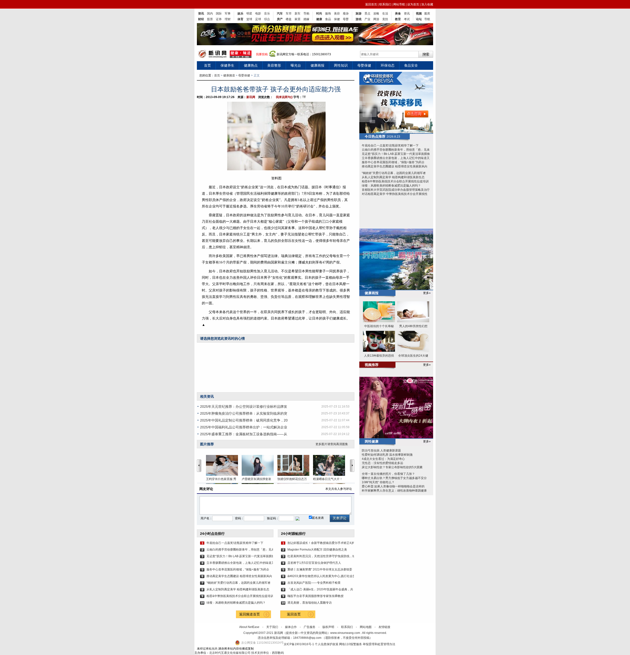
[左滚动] (199, 465)
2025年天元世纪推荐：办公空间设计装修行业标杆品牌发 (243, 406)
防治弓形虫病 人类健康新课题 (381, 450)
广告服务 (309, 627)
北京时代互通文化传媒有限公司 (230, 653)
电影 (258, 13)
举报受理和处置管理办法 (379, 644)
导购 (306, 13)
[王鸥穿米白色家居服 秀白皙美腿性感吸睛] (224, 465)
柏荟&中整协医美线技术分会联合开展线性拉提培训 (239, 596)
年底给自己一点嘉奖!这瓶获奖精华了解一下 (234, 543)
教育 (398, 19)
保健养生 (227, 65)
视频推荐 (371, 365)
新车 (297, 13)
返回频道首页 (249, 614)
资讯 (201, 13)
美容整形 (274, 65)
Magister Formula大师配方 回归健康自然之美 (317, 549)
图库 (427, 13)
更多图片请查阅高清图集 (331, 444)
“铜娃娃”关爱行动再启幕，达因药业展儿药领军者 (238, 582)
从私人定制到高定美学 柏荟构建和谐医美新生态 (237, 589)
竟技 (385, 19)
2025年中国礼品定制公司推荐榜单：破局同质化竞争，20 (244, 420)
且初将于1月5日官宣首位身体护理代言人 (314, 563)
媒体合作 (291, 627)
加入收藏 (427, 4)
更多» (427, 293)
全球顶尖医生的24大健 (413, 355)
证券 (219, 19)
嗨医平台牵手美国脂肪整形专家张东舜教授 (315, 596)
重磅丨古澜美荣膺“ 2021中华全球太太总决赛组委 (319, 569)
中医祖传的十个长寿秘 (379, 326)
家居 (297, 19)
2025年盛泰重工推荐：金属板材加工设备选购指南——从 (243, 434)
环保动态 (387, 65)
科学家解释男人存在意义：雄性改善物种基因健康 (394, 490)
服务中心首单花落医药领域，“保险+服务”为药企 (237, 569)
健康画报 (317, 65)
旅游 (359, 13)
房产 (280, 19)
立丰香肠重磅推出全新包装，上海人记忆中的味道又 (239, 563)
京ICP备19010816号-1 (299, 644)
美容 (337, 13)
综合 (267, 19)
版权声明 (328, 627)
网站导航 (399, 4)
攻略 (376, 13)
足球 (258, 19)
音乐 (267, 13)
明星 (249, 13)
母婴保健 (364, 65)
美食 (398, 13)
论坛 (419, 19)
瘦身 (346, 13)
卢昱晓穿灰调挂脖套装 (256, 479)
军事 (228, 13)
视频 (419, 13)
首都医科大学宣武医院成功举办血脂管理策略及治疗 (396, 189)
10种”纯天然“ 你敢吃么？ (378, 482)
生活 (385, 13)
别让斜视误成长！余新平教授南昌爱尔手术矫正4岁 (320, 543)
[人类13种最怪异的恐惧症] (379, 341)
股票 (210, 19)
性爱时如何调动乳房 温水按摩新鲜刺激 (387, 454)
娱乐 (240, 13)
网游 (376, 19)
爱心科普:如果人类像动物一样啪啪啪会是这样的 (393, 486)
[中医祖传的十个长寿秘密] (379, 312)
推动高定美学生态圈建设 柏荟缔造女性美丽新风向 (239, 576)
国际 (219, 13)
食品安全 (411, 65)
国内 (210, 13)
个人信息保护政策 (326, 644)
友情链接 (384, 627)
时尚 (319, 13)
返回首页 (371, 4)
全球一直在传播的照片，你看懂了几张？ (388, 474)
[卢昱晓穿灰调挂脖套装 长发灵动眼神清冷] (259, 465)
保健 (337, 19)
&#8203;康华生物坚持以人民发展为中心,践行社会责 (320, 576)
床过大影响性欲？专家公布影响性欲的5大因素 (392, 467)
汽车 (280, 13)
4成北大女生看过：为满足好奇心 (383, 459)
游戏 (359, 19)
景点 (367, 13)
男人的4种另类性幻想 (413, 326)
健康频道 (229, 75)
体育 (240, 19)
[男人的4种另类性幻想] (413, 312)
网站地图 (366, 627)
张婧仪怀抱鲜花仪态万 (292, 479)
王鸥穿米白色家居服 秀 (221, 479)
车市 (289, 13)
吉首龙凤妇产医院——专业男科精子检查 (314, 582)
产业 (367, 19)
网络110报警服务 (350, 644)
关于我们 (272, 627)
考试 (407, 19)
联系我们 (385, 4)
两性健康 (371, 441)
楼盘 (289, 19)
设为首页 (413, 4)
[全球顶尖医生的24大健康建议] (413, 341)
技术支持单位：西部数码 (267, 653)
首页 (207, 65)
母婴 (346, 19)
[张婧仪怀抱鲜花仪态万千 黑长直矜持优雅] (295, 465)
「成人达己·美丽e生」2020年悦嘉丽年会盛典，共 (320, 589)
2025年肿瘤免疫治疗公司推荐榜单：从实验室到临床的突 (243, 413)
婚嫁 (306, 19)
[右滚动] (353, 465)
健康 (319, 19)
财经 (201, 19)
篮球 (249, 19)
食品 (328, 19)
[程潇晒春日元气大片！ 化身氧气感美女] (331, 465)
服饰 (328, 13)
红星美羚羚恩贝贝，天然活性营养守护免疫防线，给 (320, 556)
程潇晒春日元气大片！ (328, 479)
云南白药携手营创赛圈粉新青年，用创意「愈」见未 (239, 549)
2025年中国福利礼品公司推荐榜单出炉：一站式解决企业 (243, 427)
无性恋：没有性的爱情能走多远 (382, 463)
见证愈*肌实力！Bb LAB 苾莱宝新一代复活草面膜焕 (239, 556)
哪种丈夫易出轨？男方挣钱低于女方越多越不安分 (394, 478)
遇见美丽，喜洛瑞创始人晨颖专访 (309, 602)
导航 (427, 19)
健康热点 (251, 65)
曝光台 (296, 65)
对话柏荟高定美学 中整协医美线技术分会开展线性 (394, 194)
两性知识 (341, 65)
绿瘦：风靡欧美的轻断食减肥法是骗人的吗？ (236, 602)
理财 (228, 19)
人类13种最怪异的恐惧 (379, 355)
